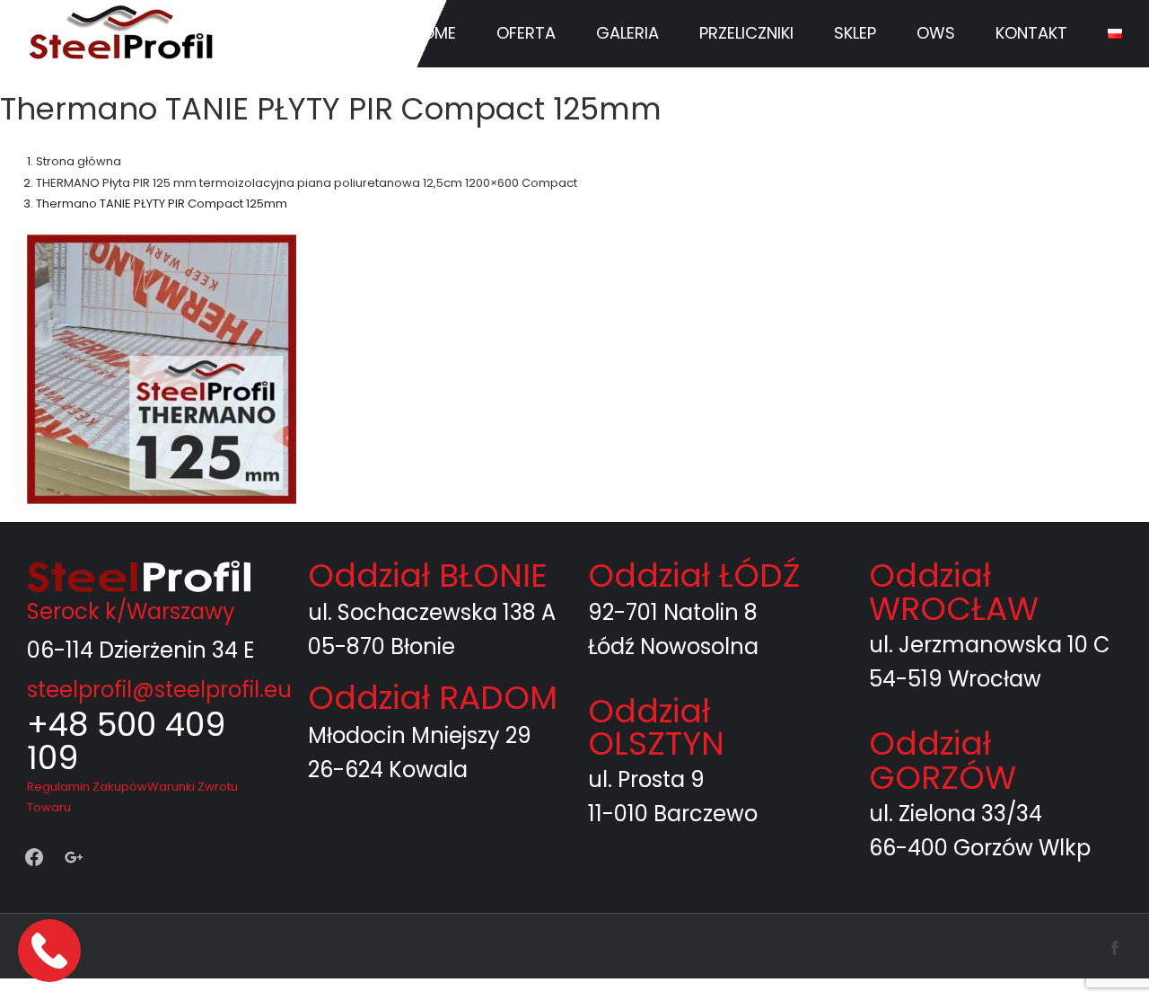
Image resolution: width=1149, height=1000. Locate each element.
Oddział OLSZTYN (656, 727)
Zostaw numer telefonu (51, 950)
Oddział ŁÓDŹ (694, 575)
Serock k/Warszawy (131, 611)
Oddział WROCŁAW (954, 592)
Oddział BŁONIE (428, 575)
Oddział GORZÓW (942, 761)
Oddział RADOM (432, 698)
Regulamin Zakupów (87, 786)
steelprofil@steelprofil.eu (159, 689)
